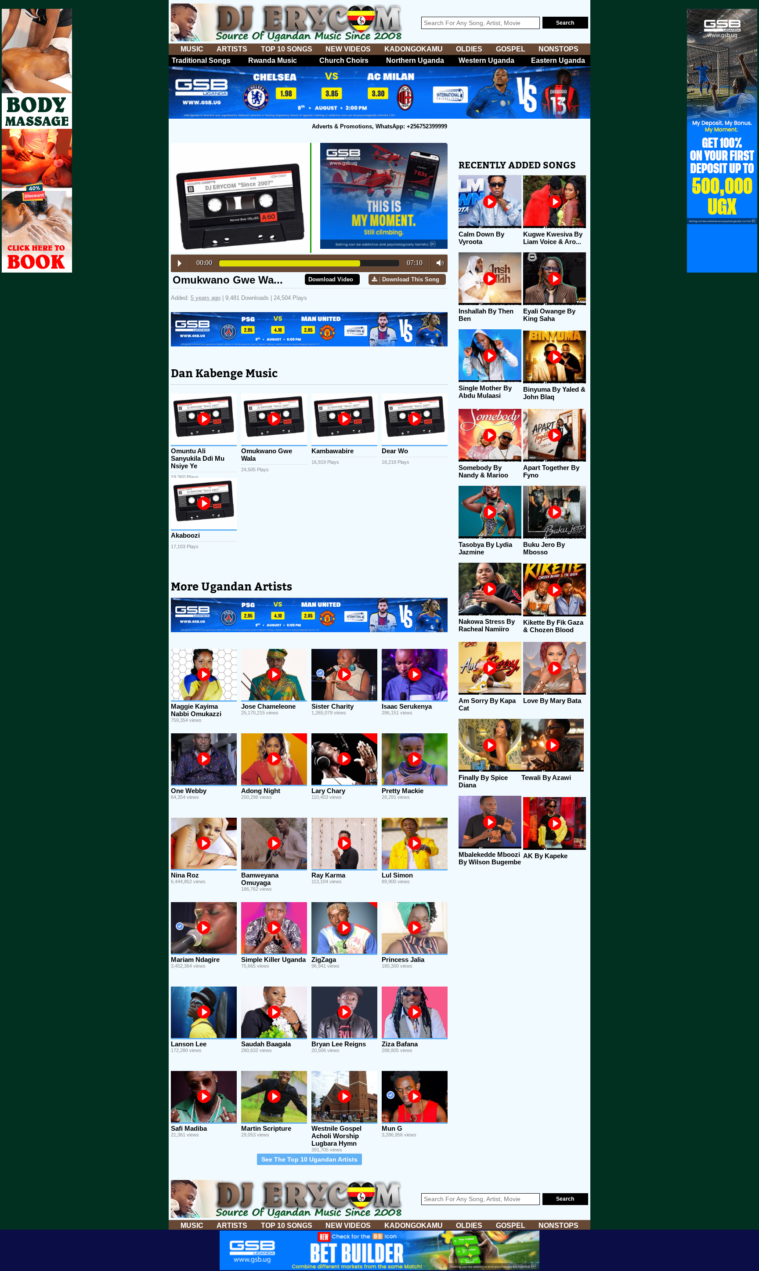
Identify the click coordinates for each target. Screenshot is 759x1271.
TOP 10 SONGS (286, 49)
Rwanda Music (272, 60)
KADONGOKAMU (413, 49)
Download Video (330, 279)
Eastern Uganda (558, 60)
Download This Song (410, 279)
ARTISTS (232, 49)
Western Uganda (486, 60)
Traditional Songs (201, 60)
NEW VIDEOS (348, 49)
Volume (438, 263)
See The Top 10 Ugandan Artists (309, 1159)
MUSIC (192, 49)
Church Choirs (344, 60)
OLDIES (469, 49)
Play (179, 263)
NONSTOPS (558, 49)
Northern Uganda (415, 60)
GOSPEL (510, 49)
